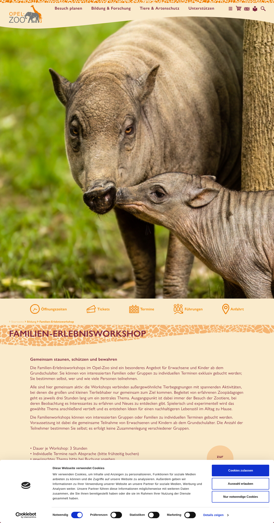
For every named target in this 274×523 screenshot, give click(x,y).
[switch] (116, 515)
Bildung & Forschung (111, 8)
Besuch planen (68, 8)
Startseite (17, 322)
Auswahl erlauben (240, 483)
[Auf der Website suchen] (263, 9)
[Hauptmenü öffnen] (230, 9)
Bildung (32, 322)
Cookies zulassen (240, 470)
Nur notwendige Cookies (240, 496)
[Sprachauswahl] (247, 9)
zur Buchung (220, 458)
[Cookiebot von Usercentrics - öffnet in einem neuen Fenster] (26, 515)
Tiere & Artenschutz (160, 8)
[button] (239, 9)
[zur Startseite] (25, 14)
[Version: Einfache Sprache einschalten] (255, 9)
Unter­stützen (201, 8)
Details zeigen (213, 515)
